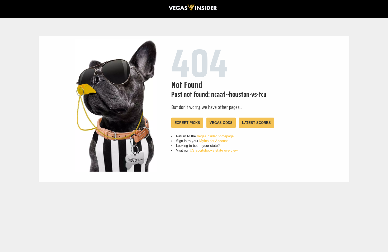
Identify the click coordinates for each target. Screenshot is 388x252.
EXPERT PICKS (187, 123)
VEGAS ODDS (221, 123)
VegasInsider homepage (215, 136)
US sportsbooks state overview (214, 150)
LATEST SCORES (256, 123)
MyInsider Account (213, 141)
